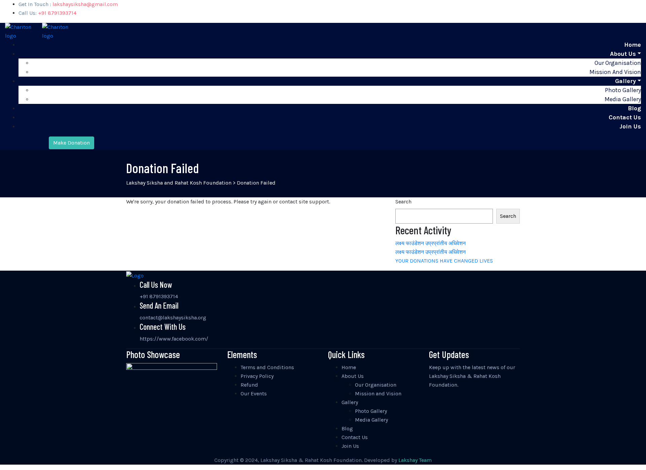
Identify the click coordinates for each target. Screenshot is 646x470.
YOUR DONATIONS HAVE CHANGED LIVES (444, 261)
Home (632, 44)
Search (403, 201)
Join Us (630, 126)
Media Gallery (623, 99)
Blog (634, 108)
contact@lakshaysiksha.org (173, 317)
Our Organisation (618, 63)
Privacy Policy (257, 376)
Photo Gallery (623, 90)
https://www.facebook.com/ (174, 339)
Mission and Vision (615, 72)
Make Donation (71, 143)
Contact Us (625, 117)
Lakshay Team (415, 460)
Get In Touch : (68, 4)
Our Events (254, 393)
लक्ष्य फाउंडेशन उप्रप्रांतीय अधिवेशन (430, 243)
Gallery (625, 81)
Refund (249, 385)
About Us (623, 53)
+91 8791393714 (159, 296)
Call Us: (47, 13)
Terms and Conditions (267, 367)
